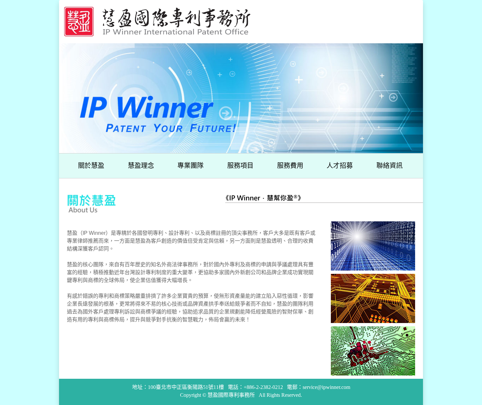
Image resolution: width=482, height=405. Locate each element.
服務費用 (290, 165)
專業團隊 (190, 165)
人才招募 (340, 165)
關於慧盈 (91, 165)
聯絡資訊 (389, 165)
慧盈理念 (141, 165)
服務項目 (240, 165)
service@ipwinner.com (326, 387)
